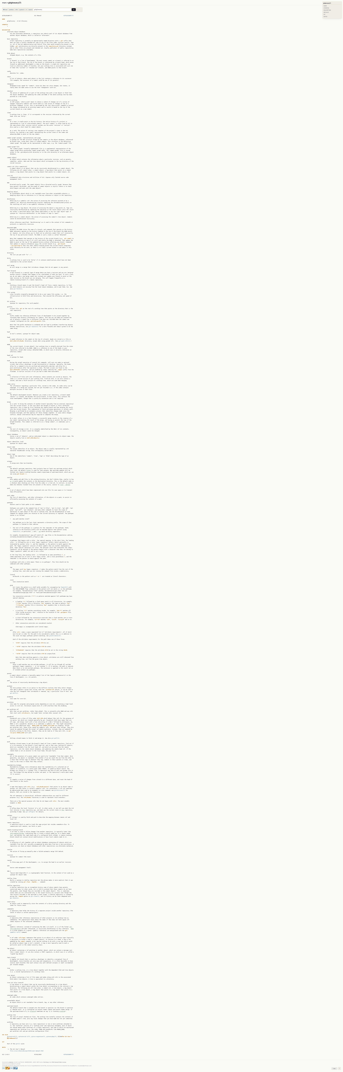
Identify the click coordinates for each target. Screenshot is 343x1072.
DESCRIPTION (327, 10)
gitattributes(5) (55, 635)
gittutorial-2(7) (24, 1036)
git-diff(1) (14, 693)
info (17, 9)
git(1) (18, 1043)
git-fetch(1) (18, 289)
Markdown (28, 1062)
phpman (11, 1062)
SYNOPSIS (326, 8)
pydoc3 (22, 9)
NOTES (325, 16)
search (31, 9)
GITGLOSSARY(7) (69, 15)
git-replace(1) (34, 326)
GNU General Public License (59, 1062)
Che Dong (45, 1062)
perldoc (11, 9)
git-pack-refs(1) (64, 341)
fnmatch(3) (16, 531)
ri (26, 9)
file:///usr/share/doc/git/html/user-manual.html (27, 1051)
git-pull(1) (55, 738)
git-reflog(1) (30, 811)
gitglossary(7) (327, 3)
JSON (34, 1062)
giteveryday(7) (51, 1036)
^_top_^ (334, 1068)
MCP (38, 1062)
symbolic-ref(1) (15, 932)
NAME (325, 6)
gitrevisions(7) (59, 790)
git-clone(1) (35, 896)
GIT (324, 14)
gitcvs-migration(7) (38, 1036)
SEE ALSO (326, 12)
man (4, 3)
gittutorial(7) (12, 1036)
